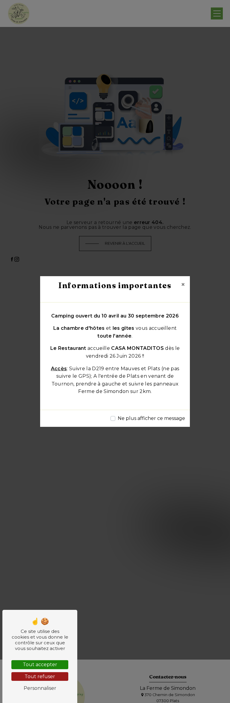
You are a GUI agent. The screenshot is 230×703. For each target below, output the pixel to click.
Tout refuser (40, 676)
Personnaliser (40, 688)
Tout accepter (40, 664)
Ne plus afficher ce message (151, 418)
